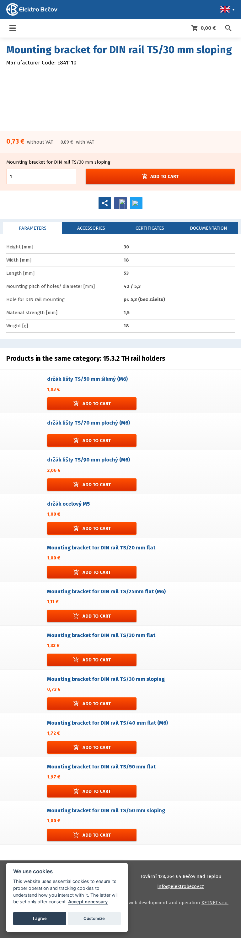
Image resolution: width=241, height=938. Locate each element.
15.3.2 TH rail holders (134, 358)
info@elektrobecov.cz (181, 886)
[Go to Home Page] (31, 9)
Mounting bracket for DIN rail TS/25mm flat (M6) (106, 591)
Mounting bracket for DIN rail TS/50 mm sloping (106, 810)
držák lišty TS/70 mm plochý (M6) (88, 423)
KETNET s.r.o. (214, 902)
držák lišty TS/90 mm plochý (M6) (88, 459)
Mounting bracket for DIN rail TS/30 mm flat (101, 635)
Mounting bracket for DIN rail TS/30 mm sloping (106, 679)
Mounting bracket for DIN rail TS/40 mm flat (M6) (107, 723)
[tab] (32, 228)
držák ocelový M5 (68, 504)
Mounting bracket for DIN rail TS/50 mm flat (101, 766)
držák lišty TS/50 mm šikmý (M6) (87, 379)
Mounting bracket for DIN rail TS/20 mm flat (101, 547)
